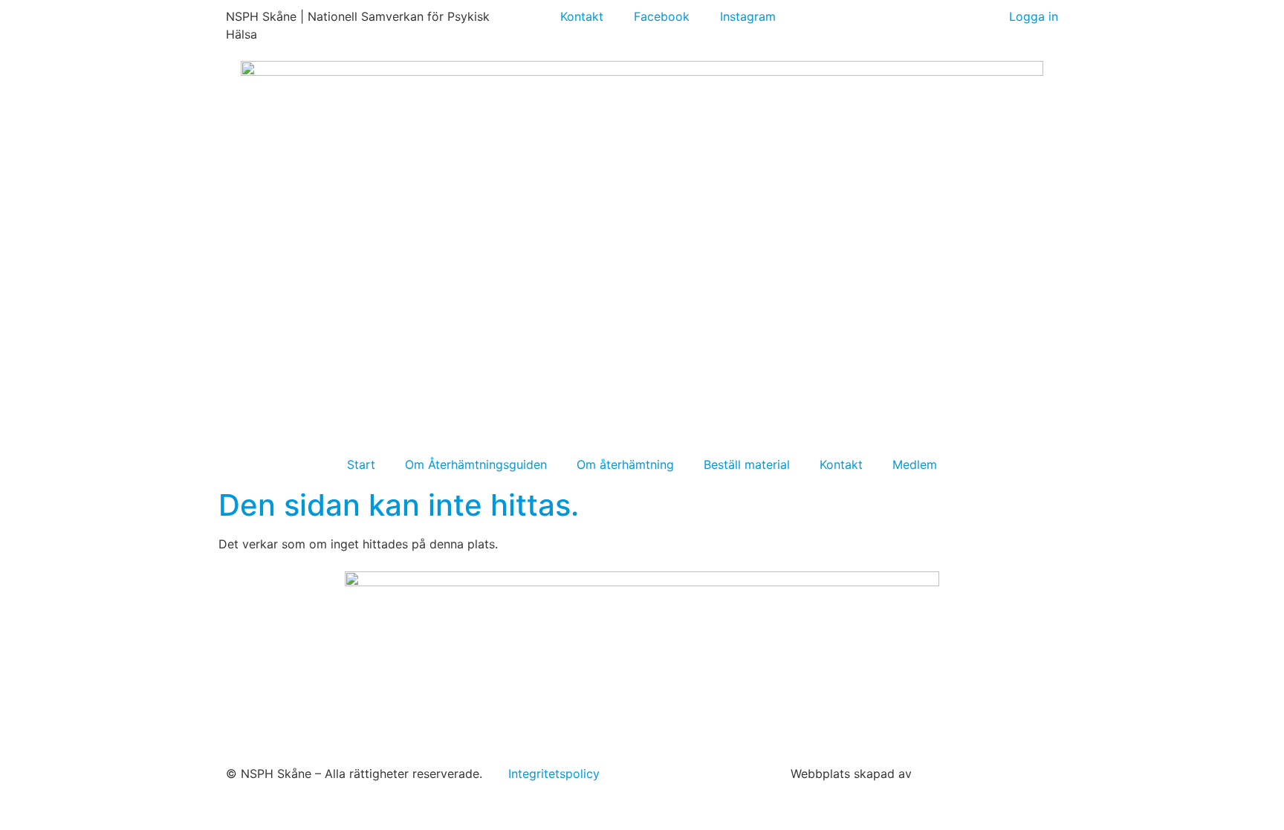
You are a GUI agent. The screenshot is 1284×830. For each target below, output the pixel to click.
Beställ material (747, 464)
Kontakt (841, 464)
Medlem (914, 464)
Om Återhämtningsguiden (476, 464)
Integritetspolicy (554, 773)
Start (361, 464)
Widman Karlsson (966, 773)
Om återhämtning (625, 464)
